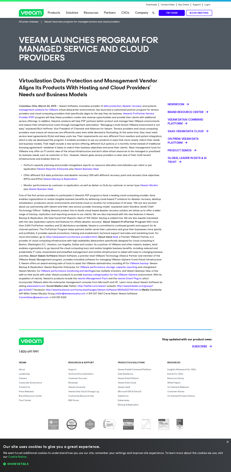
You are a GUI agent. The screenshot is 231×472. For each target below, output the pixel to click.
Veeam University (76, 387)
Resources (91, 12)
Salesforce (123, 396)
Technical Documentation (81, 374)
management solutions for (33, 110)
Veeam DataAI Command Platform (134, 369)
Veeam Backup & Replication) (60, 179)
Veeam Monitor (149, 185)
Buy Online (184, 4)
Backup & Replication (128, 405)
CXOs (125, 12)
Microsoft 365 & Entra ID (129, 391)
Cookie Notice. (17, 456)
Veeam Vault (124, 387)
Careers (23, 378)
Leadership (24, 374)
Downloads (151, 4)
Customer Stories (175, 391)
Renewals (73, 383)
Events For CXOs (175, 374)
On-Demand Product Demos (181, 396)
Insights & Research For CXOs (181, 369)
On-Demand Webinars (178, 387)
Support (197, 4)
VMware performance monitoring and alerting (67, 271)
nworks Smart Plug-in (129, 278)
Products (54, 12)
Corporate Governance (30, 383)
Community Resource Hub (81, 396)
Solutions (72, 12)
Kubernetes (123, 400)
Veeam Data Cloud (127, 383)
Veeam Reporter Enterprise (53, 169)
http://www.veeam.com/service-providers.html (71, 237)
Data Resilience (125, 374)
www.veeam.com (36, 286)
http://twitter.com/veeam (92, 286)
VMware (53, 110)
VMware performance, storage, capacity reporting (108, 267)
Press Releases (26, 391)
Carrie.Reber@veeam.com (34, 297)
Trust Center (25, 400)
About (22, 369)
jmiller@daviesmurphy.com (70, 293)
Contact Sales (168, 4)
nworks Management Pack (93, 278)
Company (141, 12)
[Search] (153, 13)
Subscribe (199, 346)
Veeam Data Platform (128, 378)
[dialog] (115, 455)
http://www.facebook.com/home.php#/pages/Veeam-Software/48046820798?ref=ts (93, 290)
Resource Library (175, 378)
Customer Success (77, 378)
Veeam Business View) (86, 169)
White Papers (174, 383)
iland (115, 237)
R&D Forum (73, 400)
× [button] (227, 442)
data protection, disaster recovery (123, 106)
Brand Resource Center (30, 396)
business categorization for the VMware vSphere (110, 275)
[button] (115, 464)
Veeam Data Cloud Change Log (83, 391)
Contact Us (24, 387)
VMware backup (139, 263)
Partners (110, 12)
